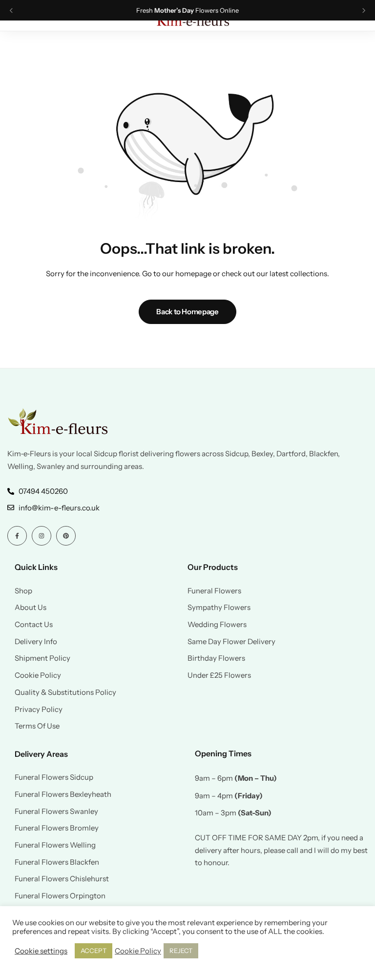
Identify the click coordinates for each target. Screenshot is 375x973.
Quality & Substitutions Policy (65, 692)
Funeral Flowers (214, 591)
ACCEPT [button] (93, 950)
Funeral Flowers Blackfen (57, 862)
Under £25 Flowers (219, 675)
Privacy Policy (38, 709)
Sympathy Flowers (219, 607)
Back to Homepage (187, 311)
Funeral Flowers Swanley (56, 811)
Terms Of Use (37, 726)
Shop (23, 591)
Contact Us (34, 624)
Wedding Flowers (217, 624)
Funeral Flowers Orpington (60, 896)
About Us (30, 607)
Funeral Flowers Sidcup (54, 777)
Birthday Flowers (216, 658)
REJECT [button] (180, 950)
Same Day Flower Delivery (231, 641)
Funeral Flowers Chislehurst (62, 878)
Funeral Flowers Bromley (57, 828)
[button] (11, 10)
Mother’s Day (174, 10)
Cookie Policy (38, 675)
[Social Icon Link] (17, 536)
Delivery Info (36, 641)
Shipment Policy (42, 658)
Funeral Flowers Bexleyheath (63, 794)
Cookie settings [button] (41, 951)
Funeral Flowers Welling (55, 845)
